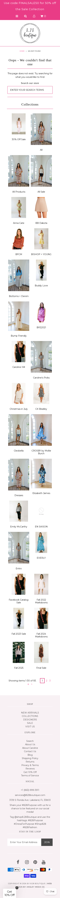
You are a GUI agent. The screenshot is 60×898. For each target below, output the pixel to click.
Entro (19, 568)
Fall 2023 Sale (19, 633)
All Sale (41, 191)
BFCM (18, 254)
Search (30, 741)
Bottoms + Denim (19, 296)
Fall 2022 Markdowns (41, 601)
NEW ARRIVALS (30, 712)
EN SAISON (41, 526)
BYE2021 (41, 327)
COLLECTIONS (30, 716)
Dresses (18, 495)
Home (22, 51)
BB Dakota (41, 223)
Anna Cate (18, 223)
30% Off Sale (19, 139)
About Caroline (30, 748)
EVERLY (41, 558)
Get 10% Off (30, 772)
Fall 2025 (18, 667)
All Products (18, 191)
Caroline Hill (18, 367)
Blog (30, 755)
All (41, 149)
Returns (30, 761)
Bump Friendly (19, 335)
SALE (30, 723)
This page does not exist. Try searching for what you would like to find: (30, 75)
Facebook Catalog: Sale (19, 601)
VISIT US (30, 726)
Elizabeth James (41, 493)
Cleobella (19, 450)
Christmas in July (19, 409)
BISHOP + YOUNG (41, 254)
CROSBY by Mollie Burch (41, 452)
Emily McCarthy (18, 526)
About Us (30, 744)
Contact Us (30, 751)
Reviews (30, 768)
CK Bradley (41, 409)
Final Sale (41, 667)
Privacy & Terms (30, 765)
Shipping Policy (30, 758)
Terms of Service (30, 775)
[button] (9, 893)
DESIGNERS (30, 719)
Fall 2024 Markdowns (41, 635)
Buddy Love (41, 285)
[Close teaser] (16, 887)
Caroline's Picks (41, 377)
